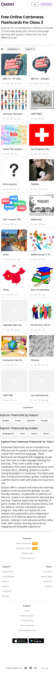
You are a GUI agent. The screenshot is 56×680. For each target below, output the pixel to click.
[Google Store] (36, 640)
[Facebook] (30, 668)
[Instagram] (35, 668)
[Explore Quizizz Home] (7, 4)
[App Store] (20, 640)
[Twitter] (25, 668)
